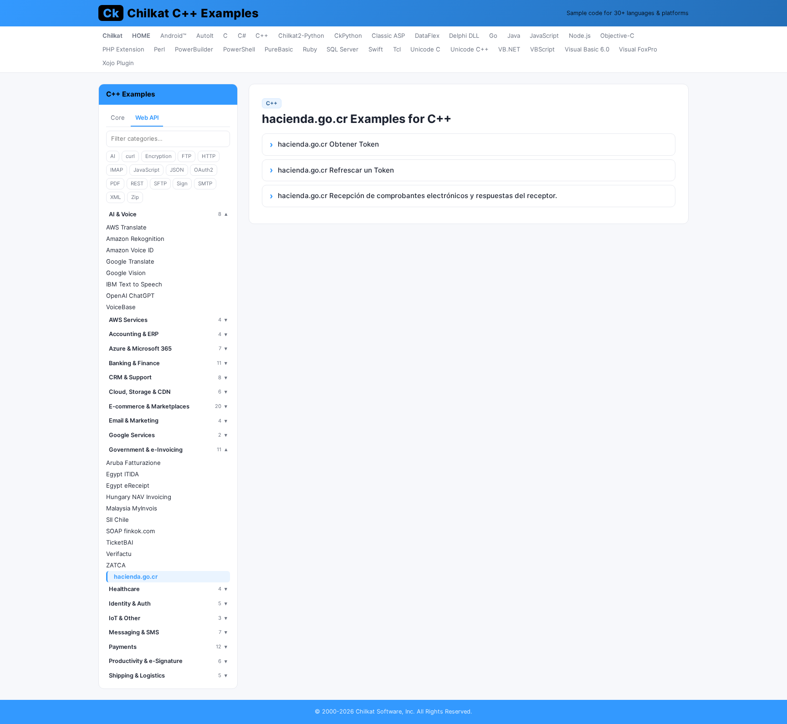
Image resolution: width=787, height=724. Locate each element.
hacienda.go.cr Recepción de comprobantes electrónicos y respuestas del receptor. (417, 195)
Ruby (310, 49)
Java (513, 35)
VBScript (542, 49)
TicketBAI (119, 542)
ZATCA (116, 565)
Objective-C (617, 35)
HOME (141, 35)
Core (118, 117)
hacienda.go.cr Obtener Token (328, 144)
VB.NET (509, 49)
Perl (159, 49)
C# (242, 35)
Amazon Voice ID (129, 250)
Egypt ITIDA (122, 474)
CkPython (348, 35)
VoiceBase (121, 307)
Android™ (173, 35)
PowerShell (239, 49)
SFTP (160, 183)
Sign (182, 183)
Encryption (158, 156)
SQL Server (342, 49)
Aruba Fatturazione (133, 462)
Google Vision (126, 272)
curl (130, 156)
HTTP (208, 156)
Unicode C (425, 49)
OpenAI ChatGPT (130, 295)
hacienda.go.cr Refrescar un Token (336, 170)
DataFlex (427, 35)
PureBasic (279, 49)
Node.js (580, 35)
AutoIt (205, 35)
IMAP (116, 170)
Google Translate (130, 261)
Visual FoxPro (638, 49)
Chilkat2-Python (301, 35)
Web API (147, 117)
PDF (115, 183)
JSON (177, 170)
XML (115, 197)
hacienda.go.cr (136, 576)
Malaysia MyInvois (131, 508)
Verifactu (119, 553)
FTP (186, 156)
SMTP (205, 183)
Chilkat (112, 35)
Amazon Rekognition (135, 238)
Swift (375, 49)
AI (112, 156)
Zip (135, 197)
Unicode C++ (469, 49)
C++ (262, 35)
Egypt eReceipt (127, 485)
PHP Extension (123, 49)
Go (493, 35)
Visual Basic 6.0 (587, 49)
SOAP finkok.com (130, 531)
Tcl (397, 49)
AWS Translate (126, 227)
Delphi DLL (464, 35)
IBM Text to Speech (134, 284)
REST (137, 183)
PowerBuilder (194, 49)
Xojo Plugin (118, 62)
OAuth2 (203, 170)
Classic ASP (388, 35)
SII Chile (117, 519)
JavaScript (544, 35)
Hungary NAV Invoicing (138, 496)
